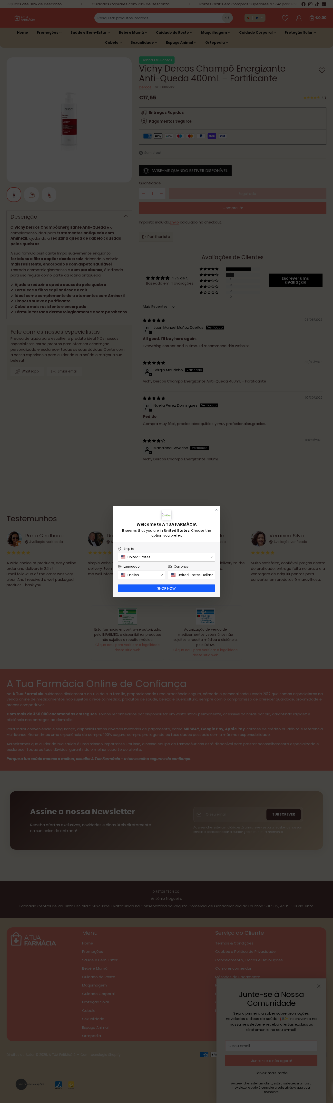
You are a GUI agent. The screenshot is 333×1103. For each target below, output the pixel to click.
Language (132, 566)
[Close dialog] (216, 509)
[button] (166, 557)
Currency (181, 566)
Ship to (129, 549)
